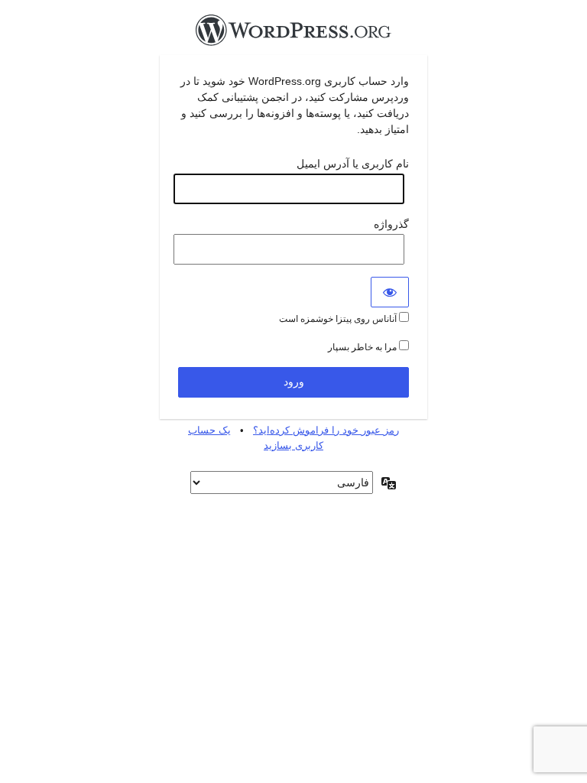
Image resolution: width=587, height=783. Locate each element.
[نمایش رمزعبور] (390, 292)
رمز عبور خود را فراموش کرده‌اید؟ (326, 430)
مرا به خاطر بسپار (363, 347)
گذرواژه (391, 224)
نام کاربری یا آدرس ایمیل (353, 164)
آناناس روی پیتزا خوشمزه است (339, 319)
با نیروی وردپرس (293, 34)
